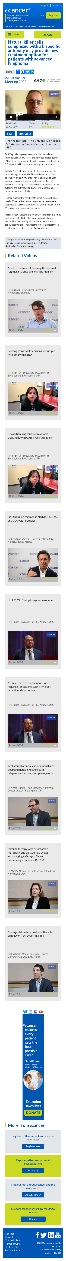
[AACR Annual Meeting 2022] (47, 80)
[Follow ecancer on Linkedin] (51, 1234)
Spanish (56, 5)
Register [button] (53, 15)
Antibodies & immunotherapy (20, 246)
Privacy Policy (12, 1250)
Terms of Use (12, 1243)
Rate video (25, 133)
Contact (9, 1233)
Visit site (33, 1170)
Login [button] (41, 15)
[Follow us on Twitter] (25, 1012)
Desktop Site (12, 1246)
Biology (9, 242)
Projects (9, 1236)
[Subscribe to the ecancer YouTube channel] (58, 1234)
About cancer (33, 1194)
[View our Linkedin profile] (30, 1012)
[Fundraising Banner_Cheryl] (33, 1067)
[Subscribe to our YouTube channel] (41, 1012)
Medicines (47, 239)
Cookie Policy (12, 1240)
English (45, 5)
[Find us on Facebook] (35, 1012)
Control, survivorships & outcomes (31, 242)
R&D (56, 239)
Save (9, 133)
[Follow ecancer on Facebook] (37, 1234)
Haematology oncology (29, 239)
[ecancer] (18, 10)
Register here (33, 1146)
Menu (17, 34)
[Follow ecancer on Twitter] (43, 1234)
